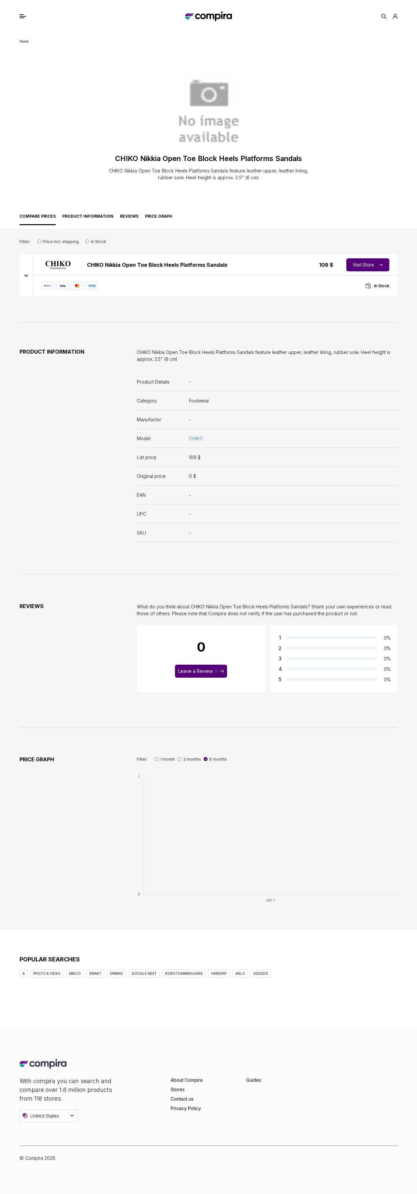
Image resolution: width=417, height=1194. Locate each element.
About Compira (187, 1080)
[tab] (38, 218)
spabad (116, 973)
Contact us (182, 1099)
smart (95, 973)
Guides (253, 1080)
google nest (144, 973)
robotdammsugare (184, 973)
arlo (240, 973)
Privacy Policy (186, 1108)
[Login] (395, 16)
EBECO (75, 973)
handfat (219, 973)
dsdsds (260, 973)
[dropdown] (26, 275)
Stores (178, 1089)
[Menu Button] (30, 16)
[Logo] (208, 16)
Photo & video (47, 973)
